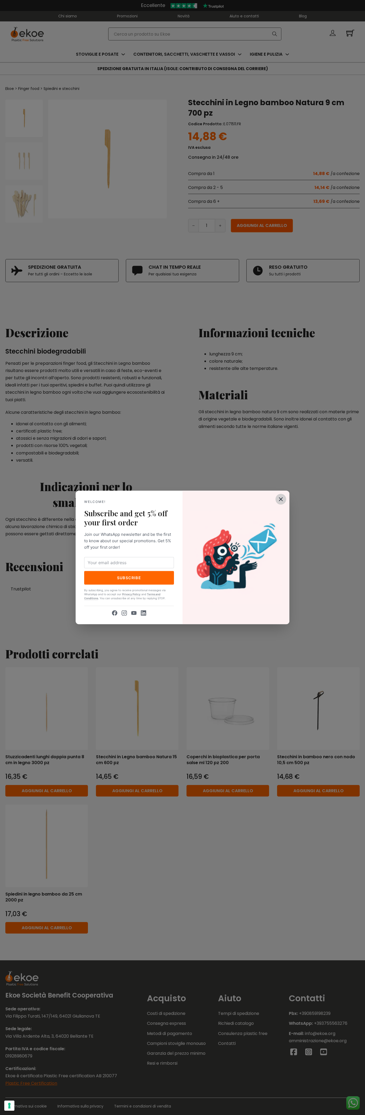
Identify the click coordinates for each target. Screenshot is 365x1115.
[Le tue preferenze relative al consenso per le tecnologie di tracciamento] (9, 1106)
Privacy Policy (131, 594)
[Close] (280, 499)
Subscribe (129, 577)
